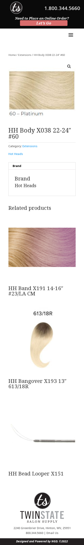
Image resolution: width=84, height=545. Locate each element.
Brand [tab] (17, 166)
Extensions (24, 55)
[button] (69, 66)
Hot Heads (15, 154)
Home (12, 55)
